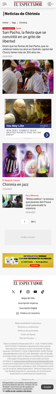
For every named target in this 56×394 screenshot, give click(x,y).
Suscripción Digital (28, 308)
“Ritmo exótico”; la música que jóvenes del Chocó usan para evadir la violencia (40, 203)
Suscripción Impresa (28, 303)
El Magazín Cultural (11, 180)
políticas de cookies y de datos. (18, 391)
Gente (18, 28)
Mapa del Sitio (28, 298)
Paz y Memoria (32, 195)
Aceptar (47, 387)
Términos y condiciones (28, 327)
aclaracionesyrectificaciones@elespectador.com (33, 361)
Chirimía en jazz (15, 184)
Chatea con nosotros (30, 313)
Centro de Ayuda (28, 334)
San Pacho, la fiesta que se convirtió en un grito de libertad (24, 37)
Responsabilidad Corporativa (28, 323)
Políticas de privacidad (28, 331)
